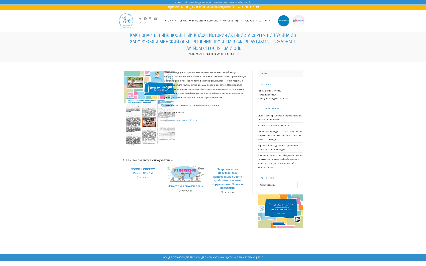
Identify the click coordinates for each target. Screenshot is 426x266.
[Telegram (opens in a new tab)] (139, 18)
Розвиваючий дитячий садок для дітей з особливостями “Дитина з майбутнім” (212, 2)
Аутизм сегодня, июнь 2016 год (181, 120)
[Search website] (272, 20)
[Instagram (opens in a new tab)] (149, 18)
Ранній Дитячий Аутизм (269, 90)
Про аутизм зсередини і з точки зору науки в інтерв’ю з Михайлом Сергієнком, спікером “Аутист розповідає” (280, 135)
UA (140, 23)
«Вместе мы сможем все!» (185, 186)
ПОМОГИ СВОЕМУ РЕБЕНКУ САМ (143, 171)
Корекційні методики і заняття (273, 98)
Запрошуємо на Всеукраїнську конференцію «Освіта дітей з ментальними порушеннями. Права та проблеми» (228, 178)
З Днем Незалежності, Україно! (273, 125)
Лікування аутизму (267, 94)
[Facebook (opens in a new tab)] (144, 18)
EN (145, 23)
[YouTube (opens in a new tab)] (154, 18)
